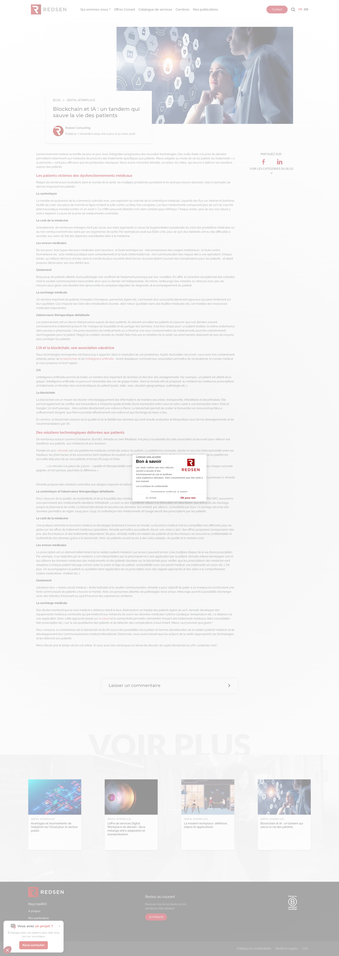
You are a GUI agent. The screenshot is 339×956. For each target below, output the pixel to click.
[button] (7, 950)
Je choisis (150, 497)
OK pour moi (188, 497)
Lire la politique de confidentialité (152, 486)
